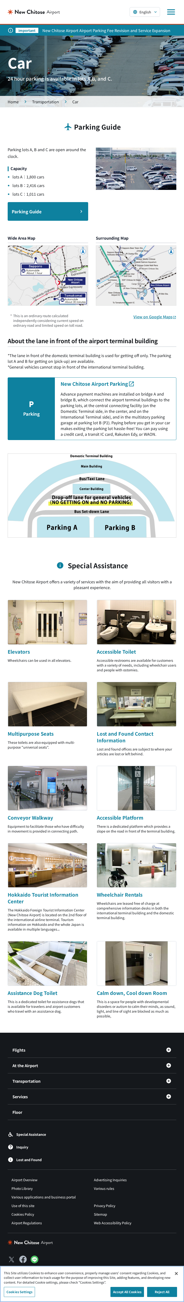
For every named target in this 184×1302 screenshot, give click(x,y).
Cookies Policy (23, 1214)
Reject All (162, 1292)
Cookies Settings (19, 1292)
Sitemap (100, 1214)
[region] (92, 1284)
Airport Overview (24, 1179)
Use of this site (23, 1205)
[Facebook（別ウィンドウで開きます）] (23, 1259)
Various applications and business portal (44, 1197)
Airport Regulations (27, 1222)
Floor (17, 1112)
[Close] (176, 1273)
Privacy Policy (104, 1205)
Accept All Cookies (127, 1292)
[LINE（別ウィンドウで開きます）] (34, 1261)
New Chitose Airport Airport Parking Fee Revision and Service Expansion (106, 30)
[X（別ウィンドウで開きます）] (11, 1259)
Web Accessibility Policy (112, 1222)
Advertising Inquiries (110, 1179)
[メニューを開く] (171, 12)
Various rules (104, 1188)
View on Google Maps (152, 317)
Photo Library (22, 1188)
